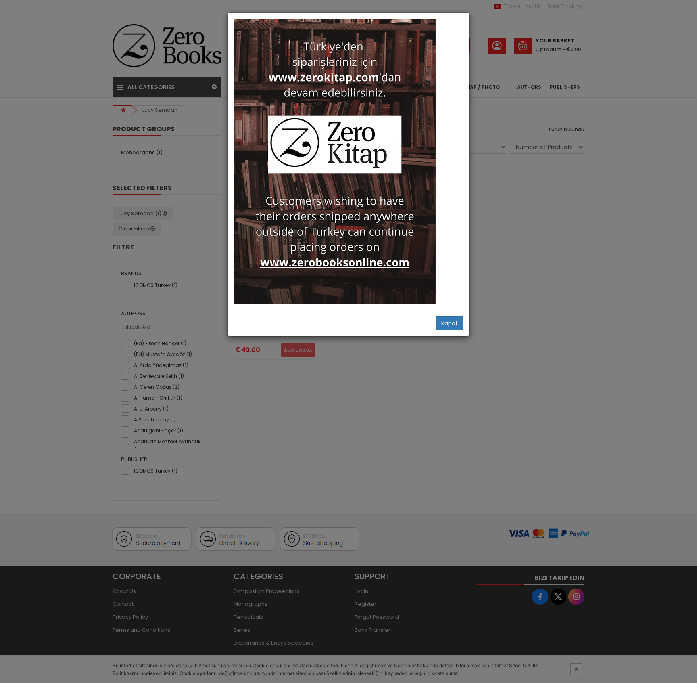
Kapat (449, 323)
